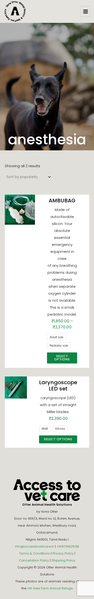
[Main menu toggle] (85, 11)
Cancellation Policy (34, 560)
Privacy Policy (63, 553)
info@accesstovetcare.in (34, 546)
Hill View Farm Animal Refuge (50, 588)
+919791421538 (68, 546)
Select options (62, 357)
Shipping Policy (63, 560)
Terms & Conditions (34, 553)
